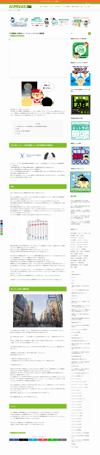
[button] (14, 440)
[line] (86, 3)
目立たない (81, 253)
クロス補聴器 (73, 240)
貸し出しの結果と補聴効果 (23, 131)
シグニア (79, 240)
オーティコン (81, 237)
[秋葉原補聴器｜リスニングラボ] (20, 6)
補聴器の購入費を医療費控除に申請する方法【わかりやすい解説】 (81, 319)
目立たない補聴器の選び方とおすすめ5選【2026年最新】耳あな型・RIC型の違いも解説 (80, 202)
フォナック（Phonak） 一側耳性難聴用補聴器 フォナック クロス (80, 440)
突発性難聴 (86, 255)
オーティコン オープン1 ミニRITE (80, 384)
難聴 (71, 267)
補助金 (80, 260)
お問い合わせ (74, 295)
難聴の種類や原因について (77, 338)
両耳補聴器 (73, 251)
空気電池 (73, 444)
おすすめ (81, 235)
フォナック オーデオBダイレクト (79, 398)
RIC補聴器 (73, 235)
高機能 (75, 267)
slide (77, 235)
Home (73, 271)
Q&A (73, 283)
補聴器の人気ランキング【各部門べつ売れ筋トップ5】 (81, 302)
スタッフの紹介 (75, 446)
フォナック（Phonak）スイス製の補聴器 (80, 432)
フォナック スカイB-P (76, 404)
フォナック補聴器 (14, 35)
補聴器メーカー (74, 262)
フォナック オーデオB (76, 393)
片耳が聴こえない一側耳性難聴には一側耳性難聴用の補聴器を (32, 126)
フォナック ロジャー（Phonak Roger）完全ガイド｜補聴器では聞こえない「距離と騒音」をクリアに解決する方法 (80, 217)
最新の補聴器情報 (21, 35)
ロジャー (77, 249)
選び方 (80, 264)
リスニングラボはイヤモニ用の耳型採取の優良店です (81, 326)
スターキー (73, 242)
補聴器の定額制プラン (76, 274)
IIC (81, 233)
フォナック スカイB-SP (77, 407)
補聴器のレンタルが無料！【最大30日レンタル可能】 (81, 315)
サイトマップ (74, 298)
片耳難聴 (76, 253)
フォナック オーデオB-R (77, 395)
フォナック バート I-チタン (82, 244)
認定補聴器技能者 (74, 264)
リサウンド (86, 246)
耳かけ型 (85, 258)
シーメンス (85, 240)
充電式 (81, 251)
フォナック (73, 244)
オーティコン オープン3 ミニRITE (79, 381)
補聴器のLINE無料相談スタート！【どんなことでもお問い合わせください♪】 (81, 306)
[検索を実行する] (89, 33)
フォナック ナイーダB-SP (77, 413)
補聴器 (84, 260)
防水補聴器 (86, 264)
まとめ (18, 133)
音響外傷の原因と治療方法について (79, 359)
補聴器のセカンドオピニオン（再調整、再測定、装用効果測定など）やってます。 (81, 310)
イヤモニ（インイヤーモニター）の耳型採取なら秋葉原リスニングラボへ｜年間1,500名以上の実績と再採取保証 (80, 223)
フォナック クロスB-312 (77, 401)
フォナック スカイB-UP (77, 410)
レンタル (72, 249)
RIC (89, 233)
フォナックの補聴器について (78, 376)
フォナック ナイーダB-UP (77, 415)
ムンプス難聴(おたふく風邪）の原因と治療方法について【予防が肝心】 (80, 369)
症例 (18, 128)
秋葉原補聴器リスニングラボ (76, 255)
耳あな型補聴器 (79, 258)
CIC (79, 233)
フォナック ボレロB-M (76, 418)
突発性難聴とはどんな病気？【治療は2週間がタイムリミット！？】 (80, 362)
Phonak (85, 233)
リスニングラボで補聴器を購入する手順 (80, 290)
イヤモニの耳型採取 (76, 332)
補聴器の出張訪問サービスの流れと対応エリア (81, 286)
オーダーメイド (74, 237)
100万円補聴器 (74, 233)
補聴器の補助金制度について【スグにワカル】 (81, 348)
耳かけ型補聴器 (74, 260)
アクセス (73, 277)
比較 (71, 253)
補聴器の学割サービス (76, 322)
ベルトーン (73, 246)
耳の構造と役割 (75, 366)
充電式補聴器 (87, 251)
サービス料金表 (75, 335)
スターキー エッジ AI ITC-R (82, 242)
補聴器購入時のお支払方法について (79, 293)
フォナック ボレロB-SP (77, 427)
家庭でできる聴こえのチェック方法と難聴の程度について (81, 344)
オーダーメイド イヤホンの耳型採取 (79, 329)
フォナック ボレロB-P (76, 421)
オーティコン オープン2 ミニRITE (80, 387)
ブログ (73, 280)
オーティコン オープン (76, 378)
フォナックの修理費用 (76, 430)
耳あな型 (72, 258)
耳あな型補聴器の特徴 (76, 356)
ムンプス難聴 (79, 246)
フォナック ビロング (76, 390)
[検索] (90, 3)
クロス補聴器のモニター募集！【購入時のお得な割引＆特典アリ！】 (81, 353)
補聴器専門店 (81, 262)
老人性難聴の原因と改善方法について (80, 340)
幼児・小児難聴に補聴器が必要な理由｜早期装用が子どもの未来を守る (80, 207)
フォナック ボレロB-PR (77, 424)
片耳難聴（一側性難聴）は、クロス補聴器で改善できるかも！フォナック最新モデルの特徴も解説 (80, 212)
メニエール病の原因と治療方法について (80, 373)
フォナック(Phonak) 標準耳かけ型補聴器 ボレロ (80, 436)
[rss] (88, 3)
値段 (78, 251)
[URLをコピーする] (62, 440)
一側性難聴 (83, 249)
